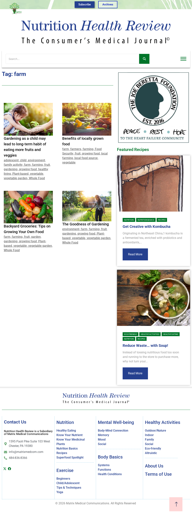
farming (37, 164)
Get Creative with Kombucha (146, 226)
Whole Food (37, 178)
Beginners (63, 478)
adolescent (11, 160)
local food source (86, 158)
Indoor (149, 435)
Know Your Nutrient (69, 435)
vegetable (36, 173)
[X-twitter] (5, 468)
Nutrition (129, 220)
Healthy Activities (150, 334)
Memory (103, 435)
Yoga (59, 492)
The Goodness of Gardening (85, 224)
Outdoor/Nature (155, 430)
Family (149, 439)
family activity (13, 164)
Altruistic (151, 453)
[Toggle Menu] (183, 59)
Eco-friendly (130, 334)
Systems (104, 465)
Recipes (162, 220)
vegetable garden (15, 178)
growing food (28, 169)
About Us (154, 466)
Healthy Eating (170, 334)
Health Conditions (110, 474)
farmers (75, 149)
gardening (10, 169)
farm (27, 164)
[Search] (144, 59)
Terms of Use (158, 474)
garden (36, 237)
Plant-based (20, 173)
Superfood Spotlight (69, 457)
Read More (135, 254)
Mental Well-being (116, 422)
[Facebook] (9, 468)
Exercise (65, 470)
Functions (104, 469)
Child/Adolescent (68, 483)
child (23, 160)
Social (102, 444)
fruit (47, 164)
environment (36, 160)
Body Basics (110, 457)
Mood (102, 439)
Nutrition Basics (146, 220)
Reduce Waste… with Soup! (145, 345)
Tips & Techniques (68, 487)
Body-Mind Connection (113, 430)
